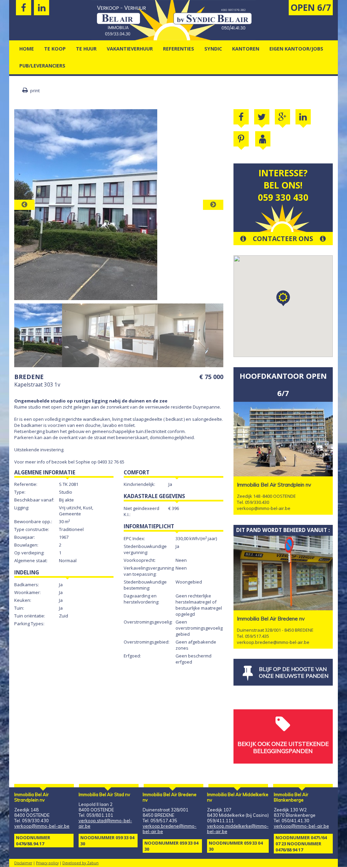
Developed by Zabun (80, 863)
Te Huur (86, 48)
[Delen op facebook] (241, 116)
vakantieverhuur (130, 48)
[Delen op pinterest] (241, 138)
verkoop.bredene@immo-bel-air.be (273, 642)
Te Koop (55, 48)
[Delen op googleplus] (282, 116)
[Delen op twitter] (261, 116)
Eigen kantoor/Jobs (296, 48)
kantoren (245, 48)
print (34, 90)
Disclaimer (23, 863)
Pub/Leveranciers (42, 65)
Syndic (213, 48)
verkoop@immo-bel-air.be (263, 508)
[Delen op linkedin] (303, 116)
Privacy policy (47, 863)
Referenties (178, 48)
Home (26, 48)
